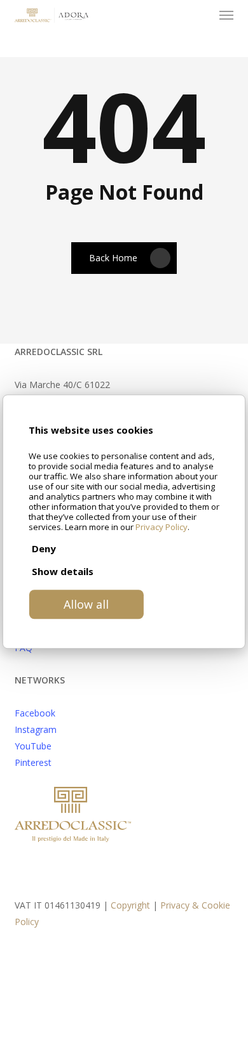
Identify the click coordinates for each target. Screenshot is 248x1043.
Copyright (130, 905)
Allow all (86, 604)
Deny (44, 548)
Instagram (36, 729)
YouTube (33, 746)
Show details (62, 571)
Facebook (35, 713)
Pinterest (33, 762)
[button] (226, 15)
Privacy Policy (161, 527)
